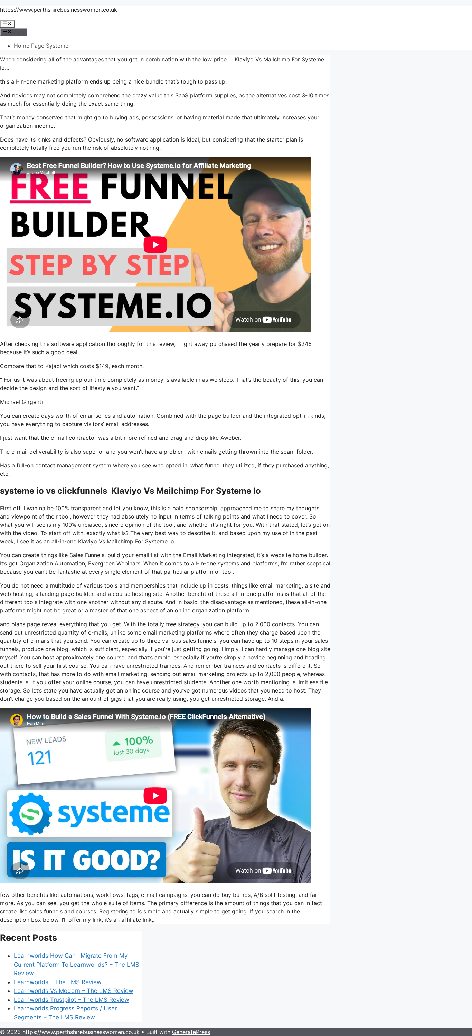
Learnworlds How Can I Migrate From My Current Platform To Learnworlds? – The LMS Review (76, 964)
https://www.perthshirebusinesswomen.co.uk (58, 9)
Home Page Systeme (41, 45)
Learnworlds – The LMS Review (58, 982)
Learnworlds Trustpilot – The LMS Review (71, 999)
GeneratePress (191, 1031)
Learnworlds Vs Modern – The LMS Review (73, 990)
